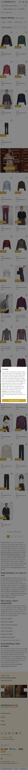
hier (18, 386)
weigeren (4, 391)
